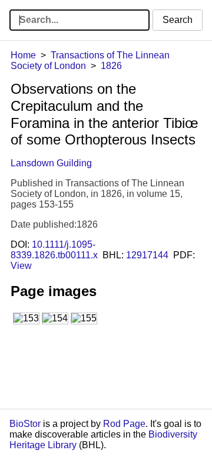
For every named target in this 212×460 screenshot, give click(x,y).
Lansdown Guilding (51, 163)
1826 (111, 66)
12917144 (147, 255)
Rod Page (124, 424)
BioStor (25, 424)
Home (23, 55)
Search (178, 20)
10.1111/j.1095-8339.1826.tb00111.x (54, 249)
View (21, 266)
